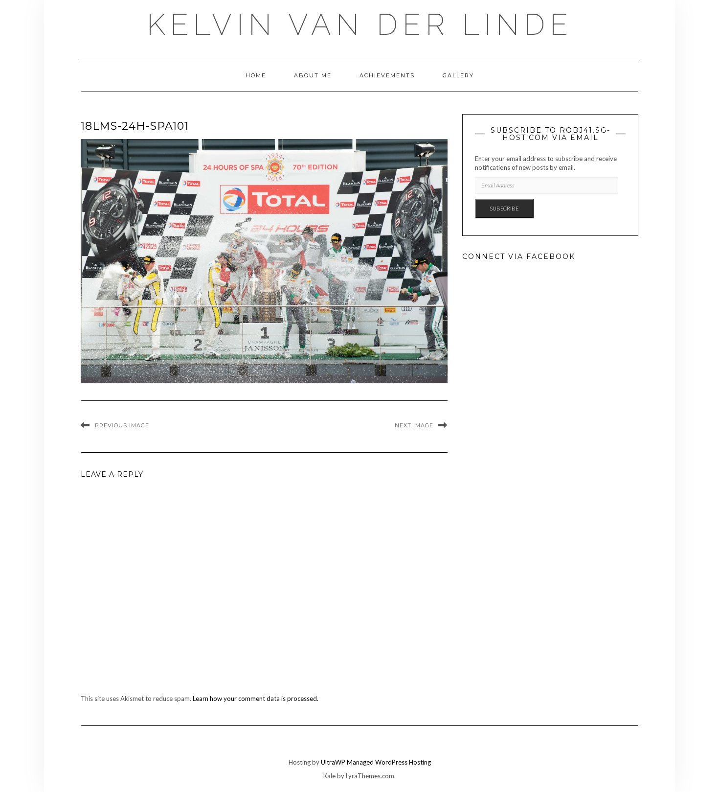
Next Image (414, 425)
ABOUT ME (313, 75)
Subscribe (504, 208)
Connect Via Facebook (518, 256)
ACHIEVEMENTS (387, 75)
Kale (329, 776)
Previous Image (122, 425)
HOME (256, 75)
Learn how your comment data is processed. (255, 698)
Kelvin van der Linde (360, 24)
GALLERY (458, 75)
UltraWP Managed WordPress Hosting (376, 762)
